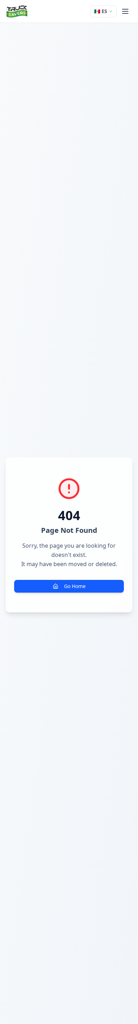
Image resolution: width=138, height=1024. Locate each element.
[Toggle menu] (125, 11)
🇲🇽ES (100, 11)
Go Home (75, 586)
